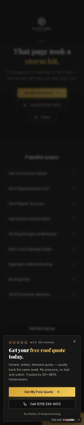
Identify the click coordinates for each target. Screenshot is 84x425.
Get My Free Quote (38, 392)
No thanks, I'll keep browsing (42, 413)
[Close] (74, 341)
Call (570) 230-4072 (45, 404)
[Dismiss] (78, 419)
